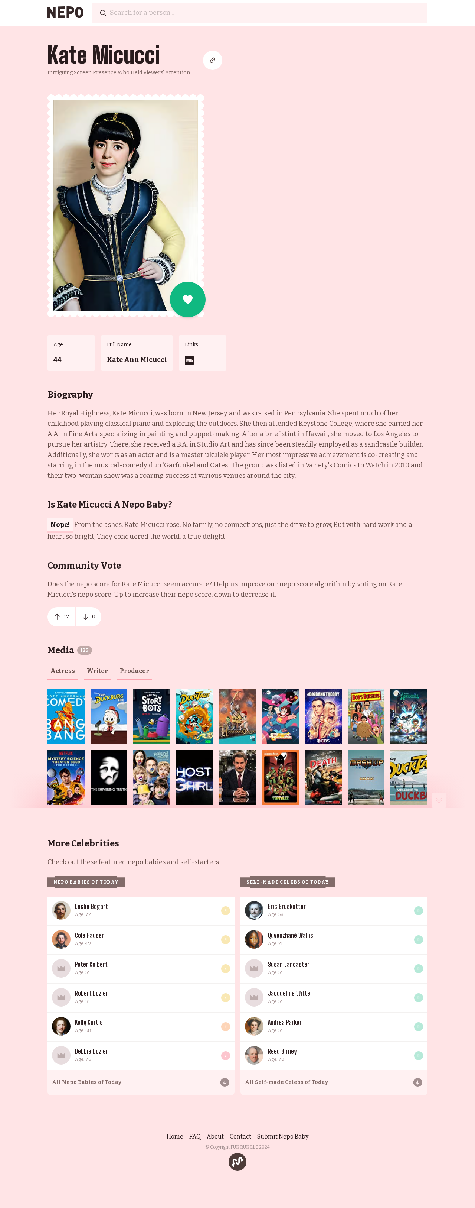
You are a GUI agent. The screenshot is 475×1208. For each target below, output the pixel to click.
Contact (240, 1136)
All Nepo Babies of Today (86, 1082)
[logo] (65, 13)
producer (134, 670)
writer (97, 670)
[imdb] (189, 360)
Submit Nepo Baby (282, 1136)
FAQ (195, 1136)
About (215, 1136)
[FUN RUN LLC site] (237, 1162)
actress (62, 670)
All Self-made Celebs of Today (286, 1082)
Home (175, 1136)
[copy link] (212, 60)
